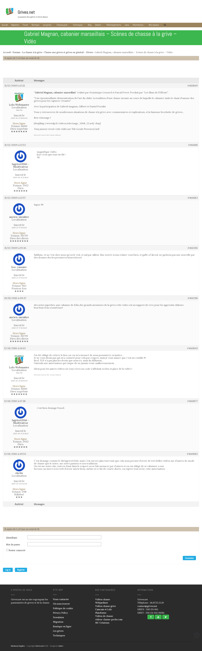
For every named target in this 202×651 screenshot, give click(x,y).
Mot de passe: (13, 544)
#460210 (193, 248)
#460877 (192, 401)
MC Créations (102, 622)
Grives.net (26, 12)
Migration (15, 24)
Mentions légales (18, 646)
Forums (16, 52)
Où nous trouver (61, 603)
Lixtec (60, 646)
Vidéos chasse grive (105, 606)
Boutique (35, 24)
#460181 (193, 145)
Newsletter (58, 617)
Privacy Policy (60, 612)
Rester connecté (17, 550)
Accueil (5, 24)
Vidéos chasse (102, 599)
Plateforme (100, 612)
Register (21, 569)
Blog (90, 24)
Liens (127, 24)
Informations (138, 24)
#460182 (193, 197)
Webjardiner (101, 602)
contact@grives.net (147, 606)
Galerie (98, 24)
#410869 (193, 85)
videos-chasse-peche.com (108, 619)
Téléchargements (113, 24)
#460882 (192, 454)
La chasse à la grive (32, 52)
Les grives (47, 24)
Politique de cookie (63, 608)
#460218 (193, 298)
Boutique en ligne (62, 626)
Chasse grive (62, 24)
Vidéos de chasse (104, 616)
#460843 (192, 348)
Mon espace (154, 24)
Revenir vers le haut (196, 635)
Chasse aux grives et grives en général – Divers (68, 52)
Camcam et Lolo (103, 609)
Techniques (78, 24)
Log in (7, 569)
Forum (25, 24)
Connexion (189, 558)
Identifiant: (11, 537)
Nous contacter (61, 599)
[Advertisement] (101, 70)
